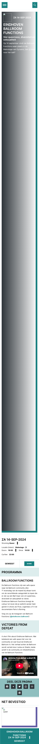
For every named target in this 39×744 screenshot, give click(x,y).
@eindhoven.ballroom (19, 616)
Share (29, 564)
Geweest (19, 741)
